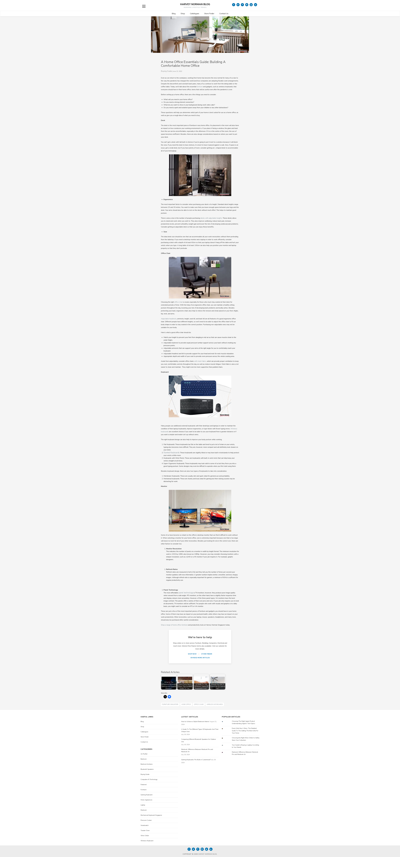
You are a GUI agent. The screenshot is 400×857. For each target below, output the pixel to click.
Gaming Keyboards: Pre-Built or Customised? (196, 760)
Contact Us (223, 13)
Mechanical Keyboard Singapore (151, 815)
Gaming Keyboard (146, 795)
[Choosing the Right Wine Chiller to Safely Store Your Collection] (224, 738)
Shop (183, 13)
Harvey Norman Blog (195, 4)
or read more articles (200, 658)
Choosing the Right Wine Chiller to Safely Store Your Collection (245, 739)
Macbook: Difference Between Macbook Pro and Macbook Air (197, 750)
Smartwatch (145, 825)
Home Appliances (146, 800)
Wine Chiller (145, 836)
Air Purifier (144, 754)
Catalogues (194, 13)
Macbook (144, 810)
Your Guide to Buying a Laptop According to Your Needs (245, 746)
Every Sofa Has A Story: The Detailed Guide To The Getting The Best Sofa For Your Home (245, 730)
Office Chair (199, 704)
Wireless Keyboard (147, 841)
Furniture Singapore (170, 704)
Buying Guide (166, 71)
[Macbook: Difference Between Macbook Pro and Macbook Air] (224, 752)
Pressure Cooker (146, 820)
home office (186, 704)
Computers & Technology (149, 779)
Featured (143, 785)
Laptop (143, 805)
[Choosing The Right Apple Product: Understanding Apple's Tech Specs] (224, 721)
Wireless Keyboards (215, 704)
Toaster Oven (145, 830)
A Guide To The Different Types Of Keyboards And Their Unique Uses (199, 730)
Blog (174, 13)
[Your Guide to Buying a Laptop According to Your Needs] (224, 745)
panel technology (186, 592)
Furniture (143, 790)
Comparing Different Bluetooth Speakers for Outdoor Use (198, 740)
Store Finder (209, 13)
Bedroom (144, 759)
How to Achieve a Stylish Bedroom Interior (195, 722)
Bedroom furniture (146, 764)
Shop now (192, 654)
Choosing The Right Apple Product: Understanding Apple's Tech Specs (243, 722)
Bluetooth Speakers (147, 769)
